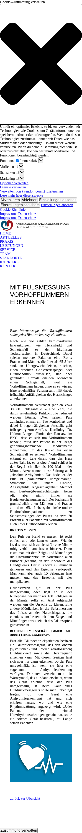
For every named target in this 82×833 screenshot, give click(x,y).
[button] (41, 64)
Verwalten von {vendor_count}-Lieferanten (31, 191)
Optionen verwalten (14, 183)
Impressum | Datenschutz (18, 214)
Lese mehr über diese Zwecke (21, 195)
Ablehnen (29, 200)
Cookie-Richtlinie (13, 209)
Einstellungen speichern (20, 205)
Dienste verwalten (13, 187)
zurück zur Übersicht (25, 798)
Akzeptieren (10, 200)
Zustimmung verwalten (18, 830)
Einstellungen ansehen (58, 200)
